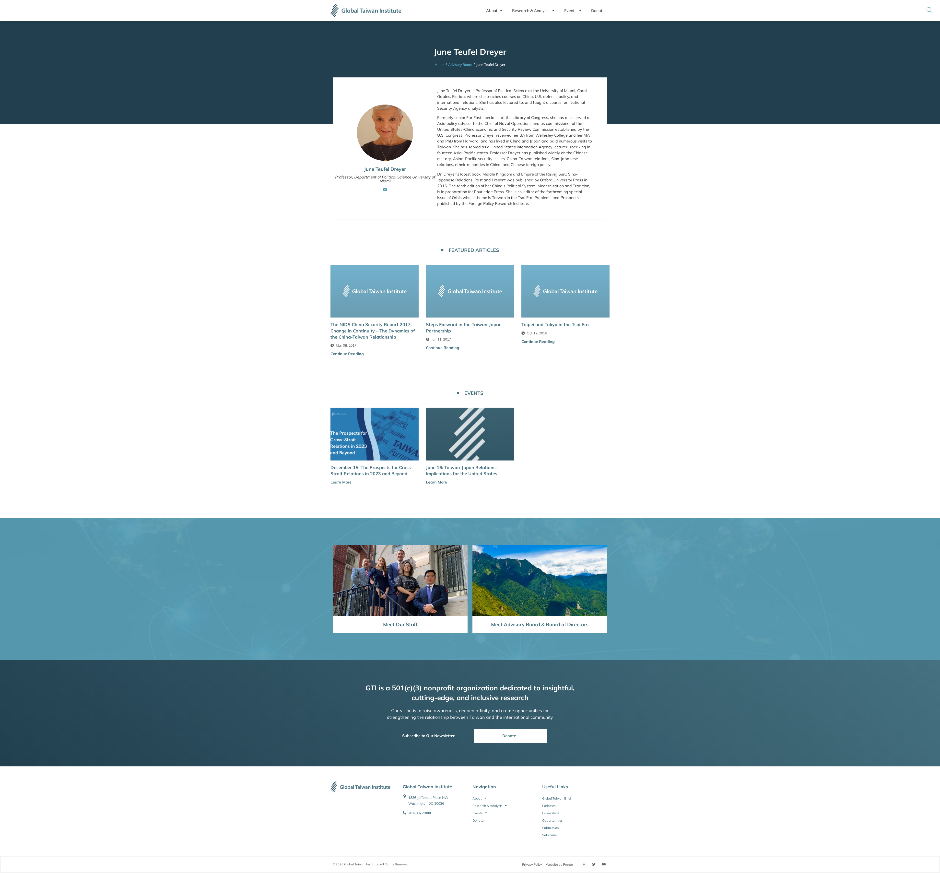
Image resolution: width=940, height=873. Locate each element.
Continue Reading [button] (347, 354)
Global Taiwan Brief (556, 798)
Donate (598, 10)
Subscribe (549, 835)
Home (439, 64)
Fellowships (550, 813)
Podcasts (548, 806)
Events (570, 10)
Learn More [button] (341, 482)
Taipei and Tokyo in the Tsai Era (555, 324)
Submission (550, 828)
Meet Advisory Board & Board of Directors (539, 624)
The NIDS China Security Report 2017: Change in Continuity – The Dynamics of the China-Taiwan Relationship (372, 331)
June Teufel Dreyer (385, 169)
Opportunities (552, 820)
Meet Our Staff (400, 624)
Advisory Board (460, 64)
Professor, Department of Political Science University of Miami (385, 179)
